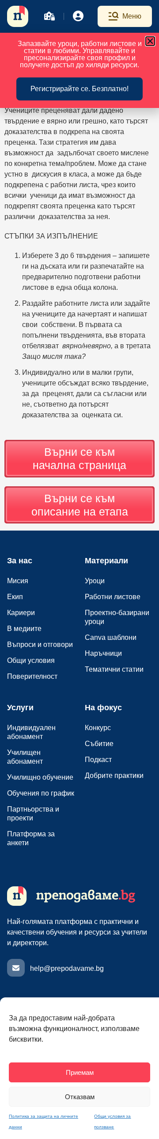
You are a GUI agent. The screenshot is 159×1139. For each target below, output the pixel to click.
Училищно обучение (40, 777)
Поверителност (32, 676)
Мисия (17, 581)
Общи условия (31, 660)
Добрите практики (114, 775)
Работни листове (112, 596)
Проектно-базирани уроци (117, 617)
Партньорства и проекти (33, 813)
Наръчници (103, 653)
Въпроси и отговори (40, 644)
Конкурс (98, 727)
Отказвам (80, 1097)
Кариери (21, 612)
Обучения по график (40, 793)
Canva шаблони (110, 637)
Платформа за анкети (31, 838)
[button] (150, 41)
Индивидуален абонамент (31, 732)
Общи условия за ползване (112, 1121)
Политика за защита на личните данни (43, 1121)
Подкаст (98, 759)
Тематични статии (114, 669)
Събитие (99, 743)
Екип (15, 596)
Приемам (80, 1072)
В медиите (24, 628)
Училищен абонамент (25, 757)
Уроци (95, 581)
